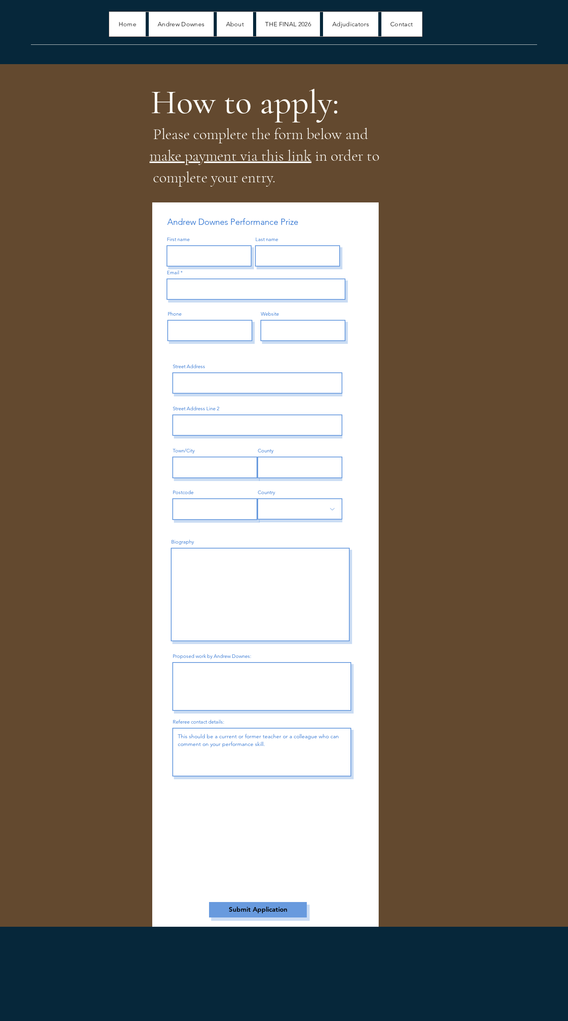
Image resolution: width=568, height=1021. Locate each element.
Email (173, 272)
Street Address (189, 366)
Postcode (183, 492)
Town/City (184, 450)
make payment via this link (230, 155)
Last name (266, 239)
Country (266, 492)
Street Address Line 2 (196, 408)
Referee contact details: (198, 721)
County (266, 450)
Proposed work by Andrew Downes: (212, 656)
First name (178, 239)
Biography (182, 541)
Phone (175, 313)
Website (270, 313)
